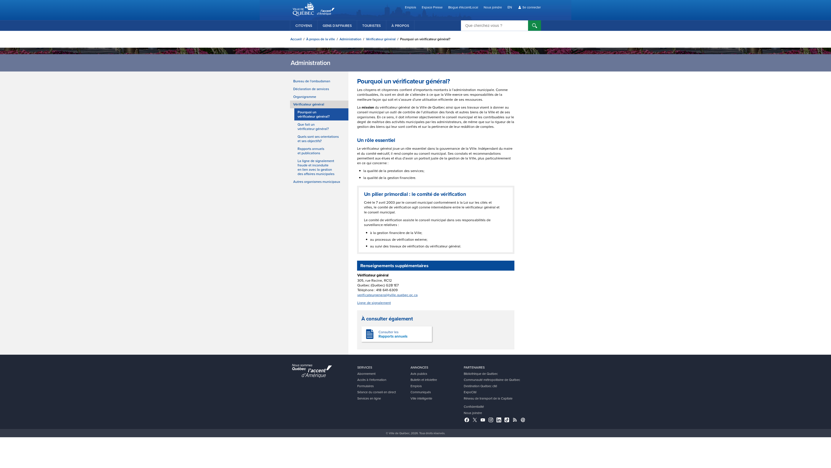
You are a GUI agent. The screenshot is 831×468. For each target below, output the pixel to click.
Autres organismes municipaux (316, 181)
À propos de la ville (320, 39)
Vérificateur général (381, 39)
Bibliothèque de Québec (481, 373)
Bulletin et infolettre (424, 379)
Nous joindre (493, 7)
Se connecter (531, 7)
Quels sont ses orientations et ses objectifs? (318, 138)
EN (509, 7)
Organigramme (304, 96)
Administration (350, 39)
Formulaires (365, 386)
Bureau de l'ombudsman (311, 81)
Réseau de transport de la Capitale (488, 398)
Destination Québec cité (480, 386)
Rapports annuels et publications (311, 150)
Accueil (296, 39)
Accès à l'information (371, 379)
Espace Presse (432, 7)
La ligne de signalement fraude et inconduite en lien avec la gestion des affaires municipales (316, 167)
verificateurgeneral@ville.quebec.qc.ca (387, 294)
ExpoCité (470, 392)
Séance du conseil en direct (376, 392)
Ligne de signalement (374, 302)
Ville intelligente (421, 398)
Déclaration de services (311, 88)
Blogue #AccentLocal (463, 7)
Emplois (410, 7)
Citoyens (303, 25)
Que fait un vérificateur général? (313, 126)
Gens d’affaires (337, 25)
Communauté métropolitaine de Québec (492, 379)
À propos (400, 25)
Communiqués (421, 392)
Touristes (371, 25)
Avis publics (419, 373)
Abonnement (366, 373)
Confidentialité (474, 406)
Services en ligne (369, 398)
